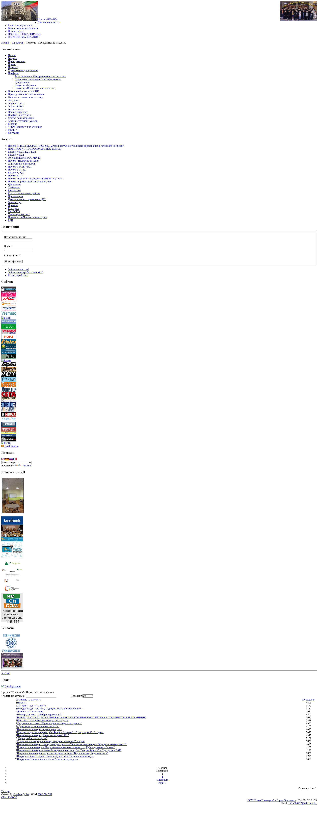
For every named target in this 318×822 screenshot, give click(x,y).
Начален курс (15, 31)
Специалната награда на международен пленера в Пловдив (50, 741)
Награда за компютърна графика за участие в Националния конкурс (55, 756)
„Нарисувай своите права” (32, 738)
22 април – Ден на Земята (31, 705)
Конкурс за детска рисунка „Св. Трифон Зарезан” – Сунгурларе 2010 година (60, 732)
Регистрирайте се (18, 275)
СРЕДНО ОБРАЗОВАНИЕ (23, 37)
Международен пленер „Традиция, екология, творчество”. (49, 708)
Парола (8, 246)
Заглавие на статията (29, 699)
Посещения (308, 699)
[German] (7, 459)
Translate (26, 465)
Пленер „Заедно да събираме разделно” (39, 714)
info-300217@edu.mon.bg (302, 803)
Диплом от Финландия (30, 711)
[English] (3, 459)
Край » (162, 782)
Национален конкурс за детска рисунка (39, 729)
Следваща (162, 779)
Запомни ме (10, 255)
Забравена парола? (18, 269)
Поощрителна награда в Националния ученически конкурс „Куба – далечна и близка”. (66, 747)
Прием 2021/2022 (47, 19)
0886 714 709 (45, 794)
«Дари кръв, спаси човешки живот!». (38, 726)
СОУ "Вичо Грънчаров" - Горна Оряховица (271, 800)
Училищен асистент (49, 22)
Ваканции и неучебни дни (23, 28)
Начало (5, 42)
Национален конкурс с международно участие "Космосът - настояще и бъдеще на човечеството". (72, 744)
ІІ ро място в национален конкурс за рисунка (42, 720)
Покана (21, 702)
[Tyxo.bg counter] (11, 686)
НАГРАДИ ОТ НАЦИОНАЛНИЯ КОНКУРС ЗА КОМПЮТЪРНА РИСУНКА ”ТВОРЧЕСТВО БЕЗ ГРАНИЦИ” (81, 717)
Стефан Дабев (21, 794)
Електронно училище (20, 25)
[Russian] (11, 459)
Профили (17, 42)
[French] (15, 459)
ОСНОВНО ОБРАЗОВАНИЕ (24, 34)
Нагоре (5, 791)
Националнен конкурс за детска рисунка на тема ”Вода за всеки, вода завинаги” (62, 753)
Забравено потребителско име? (25, 272)
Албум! (5, 673)
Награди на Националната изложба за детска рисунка (47, 759)
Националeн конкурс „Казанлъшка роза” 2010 (43, 735)
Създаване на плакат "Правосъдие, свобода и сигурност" (49, 723)
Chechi (5, 797)
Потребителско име (15, 237)
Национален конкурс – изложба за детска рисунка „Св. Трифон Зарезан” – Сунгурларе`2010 (69, 750)
